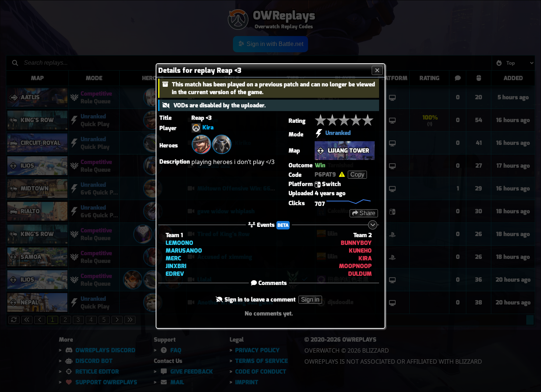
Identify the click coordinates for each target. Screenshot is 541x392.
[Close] (377, 70)
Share (366, 213)
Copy (357, 174)
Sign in (310, 299)
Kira (207, 127)
